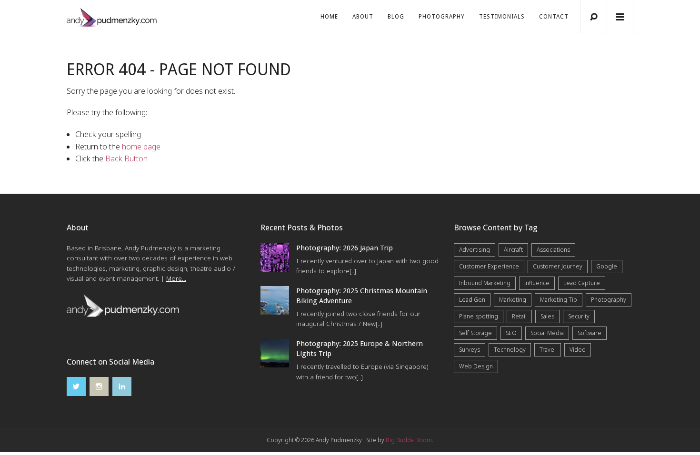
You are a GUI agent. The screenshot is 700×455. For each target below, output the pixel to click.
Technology (510, 350)
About (362, 16)
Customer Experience (489, 266)
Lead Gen (472, 300)
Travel (548, 350)
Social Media (547, 333)
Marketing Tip (558, 300)
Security (579, 316)
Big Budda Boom (409, 440)
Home (329, 16)
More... (176, 278)
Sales (547, 316)
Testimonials (502, 16)
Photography (442, 16)
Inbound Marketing (484, 283)
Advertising (474, 250)
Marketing (512, 300)
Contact (554, 16)
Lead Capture (581, 283)
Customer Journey (557, 266)
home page (141, 146)
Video (578, 350)
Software (589, 333)
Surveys (469, 350)
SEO (511, 333)
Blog (396, 16)
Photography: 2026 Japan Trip (344, 248)
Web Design (476, 366)
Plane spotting (478, 316)
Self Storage (475, 333)
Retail (519, 316)
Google (606, 266)
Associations (553, 250)
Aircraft (513, 250)
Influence (537, 283)
